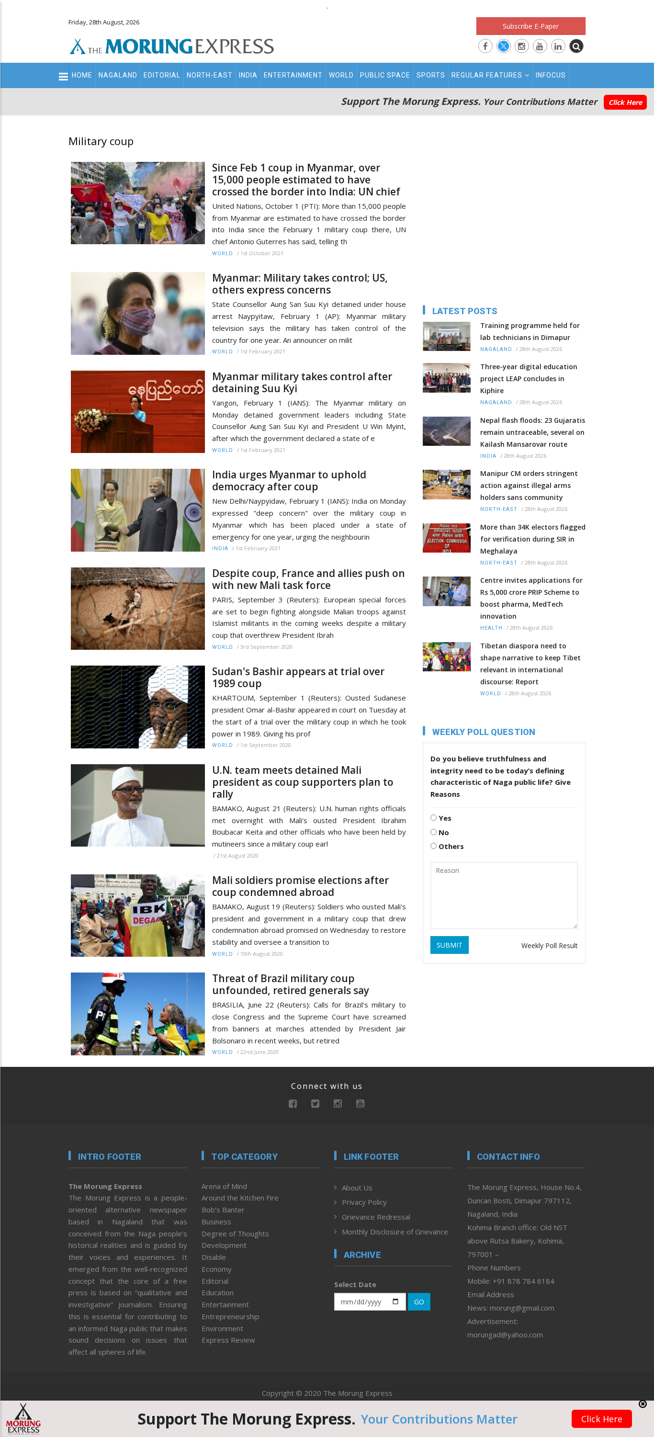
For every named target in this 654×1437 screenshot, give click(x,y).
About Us (357, 1187)
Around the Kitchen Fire (240, 1197)
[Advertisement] (621, 747)
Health (491, 628)
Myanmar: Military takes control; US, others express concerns (300, 284)
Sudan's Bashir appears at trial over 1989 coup (298, 678)
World (341, 75)
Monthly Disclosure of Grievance (395, 1231)
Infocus (551, 75)
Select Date (355, 1284)
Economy (217, 1269)
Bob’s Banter (223, 1209)
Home (82, 75)
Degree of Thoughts (235, 1233)
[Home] (171, 45)
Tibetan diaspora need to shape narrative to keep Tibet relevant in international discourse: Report (530, 663)
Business (216, 1221)
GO (419, 1301)
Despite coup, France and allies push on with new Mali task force (308, 579)
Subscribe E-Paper (531, 26)
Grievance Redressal (376, 1217)
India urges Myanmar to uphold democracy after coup (289, 481)
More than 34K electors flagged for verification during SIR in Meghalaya (533, 538)
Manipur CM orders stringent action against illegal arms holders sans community (529, 485)
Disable (214, 1257)
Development (224, 1245)
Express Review (228, 1340)
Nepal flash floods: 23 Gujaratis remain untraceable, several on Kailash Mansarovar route (532, 432)
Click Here (625, 102)
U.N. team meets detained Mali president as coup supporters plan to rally (303, 782)
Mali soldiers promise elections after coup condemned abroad (300, 886)
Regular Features (486, 75)
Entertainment (293, 75)
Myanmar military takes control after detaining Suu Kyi (302, 383)
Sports (431, 75)
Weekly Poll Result (549, 945)
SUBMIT (449, 945)
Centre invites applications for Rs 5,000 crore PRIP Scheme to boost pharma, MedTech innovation (531, 598)
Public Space (385, 75)
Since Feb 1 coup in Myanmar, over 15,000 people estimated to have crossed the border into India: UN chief (306, 180)
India (248, 75)
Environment (222, 1328)
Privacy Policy (364, 1202)
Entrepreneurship (230, 1316)
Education (218, 1292)
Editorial (162, 75)
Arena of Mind (224, 1186)
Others (450, 846)
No (443, 832)
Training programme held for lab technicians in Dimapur (530, 331)
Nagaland (118, 75)
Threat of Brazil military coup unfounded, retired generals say (290, 984)
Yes (444, 818)
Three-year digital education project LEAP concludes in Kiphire (528, 378)
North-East (210, 75)
